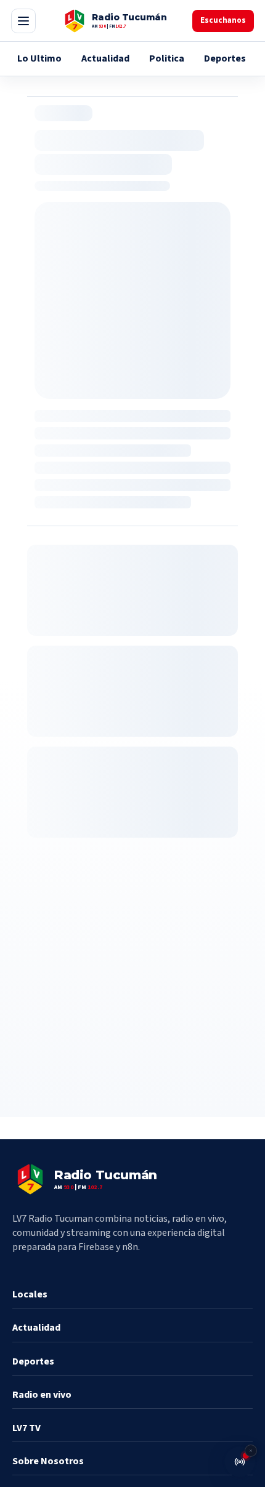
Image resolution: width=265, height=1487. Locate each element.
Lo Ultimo (39, 58)
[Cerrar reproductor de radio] (251, 1451)
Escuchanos (223, 20)
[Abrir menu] (23, 21)
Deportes (225, 58)
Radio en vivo (41, 1394)
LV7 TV (26, 1428)
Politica (166, 58)
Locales (29, 1294)
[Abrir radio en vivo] (239, 1461)
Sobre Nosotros (48, 1461)
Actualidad (105, 58)
